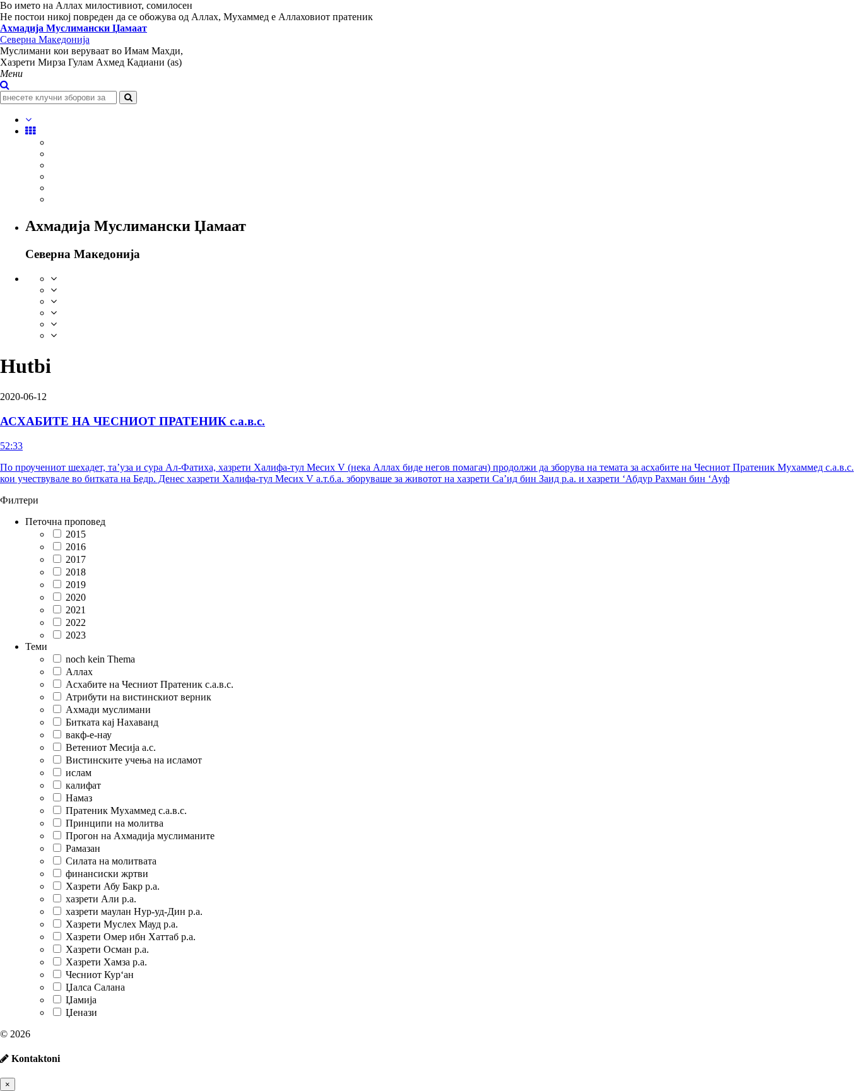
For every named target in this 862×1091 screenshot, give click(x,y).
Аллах (79, 671)
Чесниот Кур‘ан (100, 974)
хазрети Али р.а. (101, 898)
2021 (76, 609)
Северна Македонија (73, 34)
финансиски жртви (107, 873)
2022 (76, 622)
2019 (76, 584)
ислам (79, 772)
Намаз (79, 798)
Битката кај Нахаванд (112, 722)
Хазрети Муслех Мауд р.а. (122, 924)
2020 (76, 597)
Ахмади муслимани (108, 709)
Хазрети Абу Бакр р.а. (113, 886)
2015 (76, 534)
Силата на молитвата (111, 861)
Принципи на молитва (114, 823)
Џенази (81, 1012)
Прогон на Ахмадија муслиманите (140, 835)
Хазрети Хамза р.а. (106, 962)
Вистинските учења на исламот (134, 760)
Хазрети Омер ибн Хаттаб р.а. (131, 936)
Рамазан (83, 848)
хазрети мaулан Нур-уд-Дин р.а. (134, 911)
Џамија (81, 999)
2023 (76, 635)
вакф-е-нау (89, 734)
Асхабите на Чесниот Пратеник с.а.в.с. (149, 684)
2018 (76, 572)
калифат (83, 785)
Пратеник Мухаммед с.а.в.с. (126, 810)
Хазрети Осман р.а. (107, 949)
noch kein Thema (100, 659)
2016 (76, 546)
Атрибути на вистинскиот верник (138, 697)
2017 (76, 559)
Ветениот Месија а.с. (111, 747)
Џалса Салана (95, 987)
